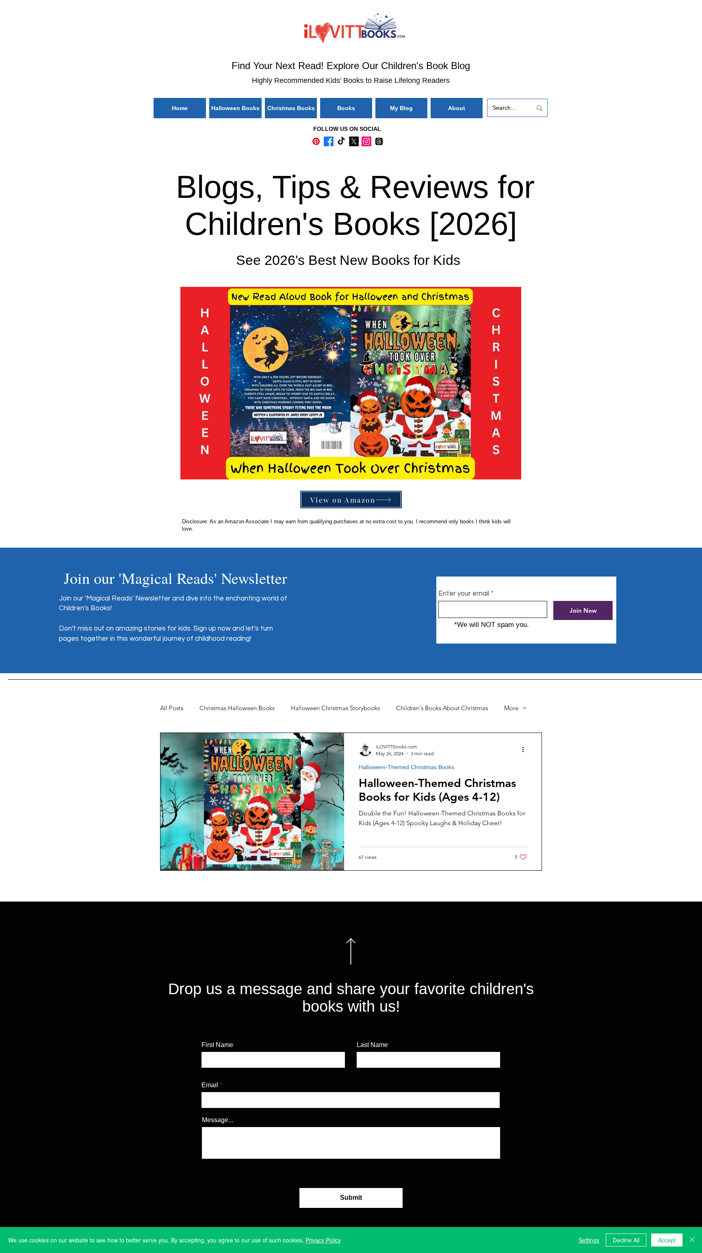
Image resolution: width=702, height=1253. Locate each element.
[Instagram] (366, 141)
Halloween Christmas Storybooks (335, 708)
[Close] (692, 1239)
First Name (217, 1045)
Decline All (626, 1240)
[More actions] (526, 749)
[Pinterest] (316, 141)
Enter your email (463, 593)
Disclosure (194, 521)
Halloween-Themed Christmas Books (406, 767)
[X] (354, 141)
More (511, 708)
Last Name (372, 1045)
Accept (667, 1240)
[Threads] (379, 141)
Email (210, 1085)
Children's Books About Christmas (442, 708)
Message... (217, 1120)
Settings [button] (588, 1240)
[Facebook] (329, 141)
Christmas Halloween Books (237, 708)
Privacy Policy (323, 1240)
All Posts (171, 708)
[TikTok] (341, 141)
